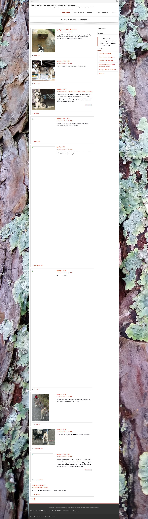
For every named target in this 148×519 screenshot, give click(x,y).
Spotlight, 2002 (61, 429)
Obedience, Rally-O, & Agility (74, 91)
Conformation (89, 91)
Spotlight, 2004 (61, 271)
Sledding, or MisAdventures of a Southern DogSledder (107, 65)
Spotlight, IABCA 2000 (63, 454)
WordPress (53, 516)
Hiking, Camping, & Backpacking (107, 57)
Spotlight (70, 32)
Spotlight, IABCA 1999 (38, 485)
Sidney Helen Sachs (62, 32)
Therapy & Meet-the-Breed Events (107, 69)
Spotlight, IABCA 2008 (63, 61)
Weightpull (101, 73)
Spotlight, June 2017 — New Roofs (67, 30)
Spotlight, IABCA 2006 (63, 118)
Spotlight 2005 (61, 147)
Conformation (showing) (105, 53)
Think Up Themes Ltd (40, 516)
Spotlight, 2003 (61, 394)
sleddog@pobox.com (74, 510)
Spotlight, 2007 (61, 89)
